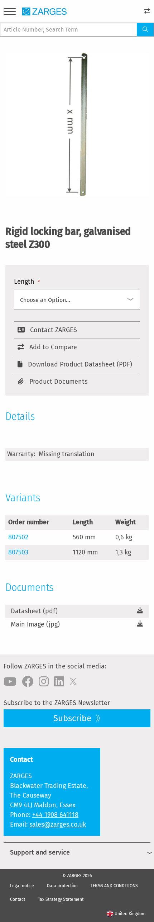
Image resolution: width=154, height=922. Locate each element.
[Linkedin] (59, 682)
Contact (17, 899)
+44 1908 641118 (55, 815)
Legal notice (22, 885)
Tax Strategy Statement (60, 899)
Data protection (62, 885)
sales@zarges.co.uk (57, 824)
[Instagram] (44, 682)
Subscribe (73, 718)
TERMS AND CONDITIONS (114, 885)
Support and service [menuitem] (40, 852)
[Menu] (10, 12)
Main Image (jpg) (35, 624)
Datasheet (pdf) (34, 611)
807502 (18, 537)
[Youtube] (10, 682)
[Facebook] (27, 682)
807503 (18, 552)
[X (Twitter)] (73, 682)
